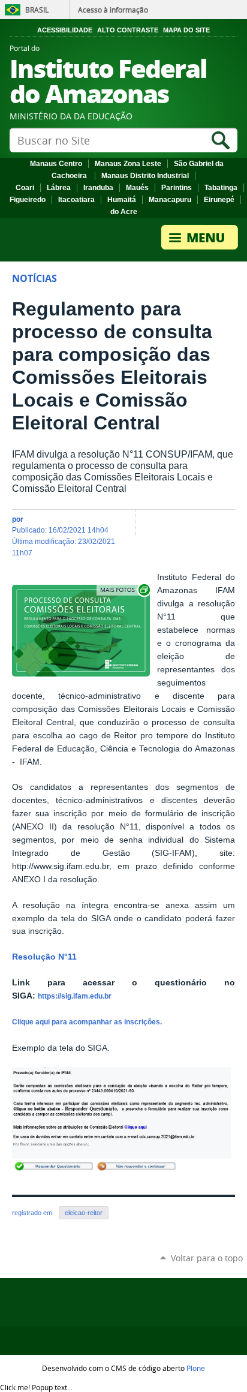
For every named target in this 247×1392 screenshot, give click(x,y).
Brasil (37, 9)
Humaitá (121, 200)
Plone (195, 1368)
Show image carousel (124, 590)
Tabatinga (220, 188)
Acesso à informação (113, 9)
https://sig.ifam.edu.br (75, 996)
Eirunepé (219, 200)
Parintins (176, 188)
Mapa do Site (186, 30)
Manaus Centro (56, 164)
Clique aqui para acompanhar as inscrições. (88, 1022)
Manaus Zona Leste (128, 164)
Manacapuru (170, 200)
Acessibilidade (64, 30)
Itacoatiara (76, 200)
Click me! (36, 1387)
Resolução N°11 (45, 956)
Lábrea (59, 188)
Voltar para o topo (207, 1258)
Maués (137, 188)
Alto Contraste (127, 30)
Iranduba (98, 188)
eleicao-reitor (84, 1212)
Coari (25, 188)
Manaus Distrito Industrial (145, 176)
